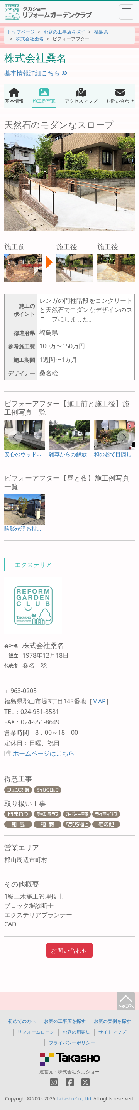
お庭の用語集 (76, 1032)
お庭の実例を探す (112, 1021)
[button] (15, 437)
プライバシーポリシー (72, 1042)
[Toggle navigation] (126, 12)
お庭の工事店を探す (64, 32)
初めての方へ (22, 1021)
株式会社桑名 (30, 38)
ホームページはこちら (44, 753)
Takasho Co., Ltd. (74, 1098)
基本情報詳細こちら (32, 73)
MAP (99, 701)
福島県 (101, 32)
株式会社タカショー (79, 1071)
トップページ (21, 32)
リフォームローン (35, 1032)
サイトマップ (112, 1032)
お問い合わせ (69, 950)
